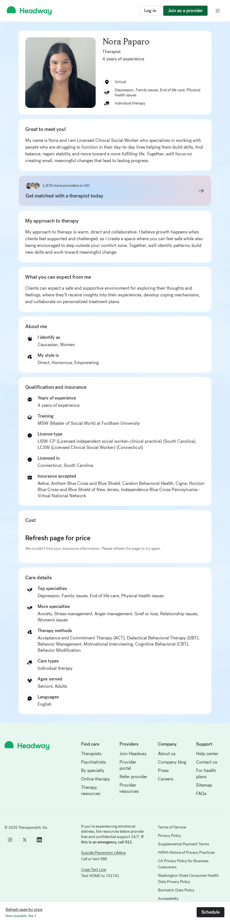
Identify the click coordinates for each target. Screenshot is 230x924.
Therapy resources (90, 790)
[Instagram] (10, 839)
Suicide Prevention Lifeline (103, 852)
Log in (150, 10)
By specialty (92, 770)
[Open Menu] (217, 10)
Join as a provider (185, 10)
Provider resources (129, 788)
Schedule (210, 912)
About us (166, 754)
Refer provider (133, 777)
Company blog (172, 762)
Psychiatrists (93, 762)
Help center (207, 754)
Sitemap (204, 785)
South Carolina (78, 465)
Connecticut (49, 465)
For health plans (206, 774)
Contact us (206, 762)
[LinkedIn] (39, 839)
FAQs (201, 793)
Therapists (91, 754)
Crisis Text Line (93, 869)
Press (163, 770)
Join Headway (133, 754)
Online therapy (95, 779)
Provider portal (127, 765)
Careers (165, 779)
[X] (24, 839)
